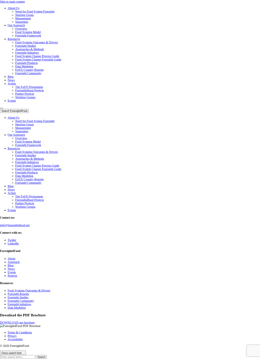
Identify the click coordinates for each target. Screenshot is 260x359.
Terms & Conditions (20, 332)
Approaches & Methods (29, 49)
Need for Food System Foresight (34, 11)
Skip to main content (12, 1)
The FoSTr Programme (29, 87)
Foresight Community (28, 73)
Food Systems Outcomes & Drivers (36, 42)
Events (12, 100)
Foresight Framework (28, 35)
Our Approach (16, 25)
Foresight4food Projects (29, 90)
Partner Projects (24, 93)
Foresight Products (26, 63)
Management (23, 18)
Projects (12, 275)
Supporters (21, 21)
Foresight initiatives (19, 304)
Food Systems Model (28, 32)
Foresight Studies (25, 45)
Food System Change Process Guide (37, 56)
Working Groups (25, 97)
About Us (13, 8)
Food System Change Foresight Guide (38, 59)
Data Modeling (24, 66)
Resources (14, 39)
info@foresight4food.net (15, 225)
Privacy (12, 335)
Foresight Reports (18, 294)
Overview (21, 28)
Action (12, 83)
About (11, 258)
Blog (11, 76)
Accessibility (15, 339)
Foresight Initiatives (27, 52)
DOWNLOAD (17, 322)
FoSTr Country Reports (29, 69)
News (11, 80)
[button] (1, 108)
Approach (14, 262)
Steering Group (24, 15)
